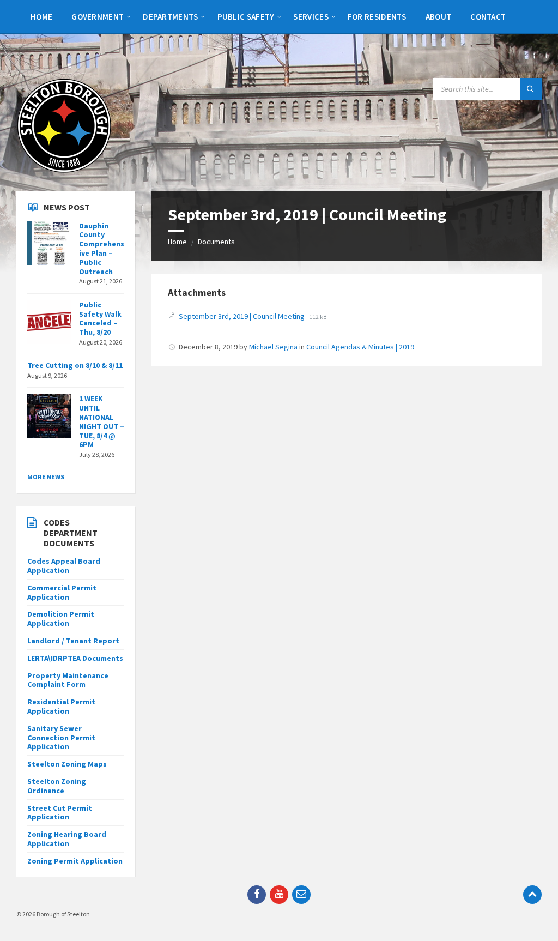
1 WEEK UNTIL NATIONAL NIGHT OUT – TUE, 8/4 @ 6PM (101, 421)
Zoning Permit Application (75, 861)
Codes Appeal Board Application (63, 565)
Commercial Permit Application (61, 592)
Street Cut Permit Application (59, 812)
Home (177, 241)
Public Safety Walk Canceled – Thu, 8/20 (100, 318)
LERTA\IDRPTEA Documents (75, 658)
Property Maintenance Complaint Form (67, 680)
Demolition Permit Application (60, 618)
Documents (216, 241)
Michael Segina (273, 347)
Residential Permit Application (61, 706)
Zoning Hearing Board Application (66, 838)
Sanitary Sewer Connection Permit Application (61, 737)
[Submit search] (531, 89)
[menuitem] (41, 16)
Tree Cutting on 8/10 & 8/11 (75, 365)
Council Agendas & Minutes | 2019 (360, 347)
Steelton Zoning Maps (67, 764)
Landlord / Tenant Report (73, 641)
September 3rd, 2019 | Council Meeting (242, 316)
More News (45, 477)
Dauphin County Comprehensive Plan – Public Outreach (101, 248)
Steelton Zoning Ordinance (56, 785)
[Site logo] (64, 170)
